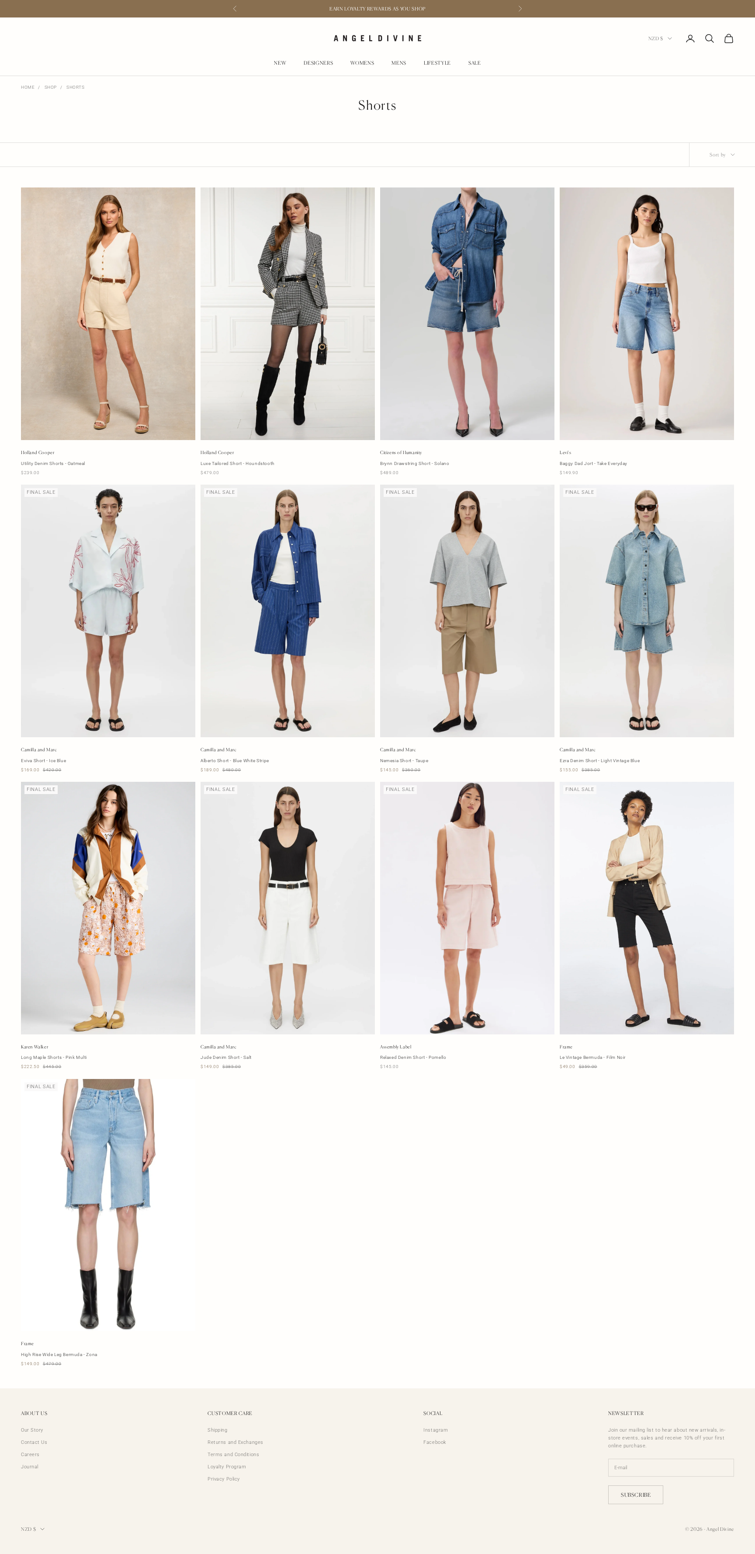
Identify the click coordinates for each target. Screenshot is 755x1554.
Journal (29, 1467)
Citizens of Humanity (401, 452)
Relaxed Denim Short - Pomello (413, 1057)
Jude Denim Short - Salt (226, 1057)
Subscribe (636, 1495)
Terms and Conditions (233, 1454)
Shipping (217, 1430)
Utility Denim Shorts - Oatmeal (53, 463)
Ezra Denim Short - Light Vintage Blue (600, 760)
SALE (474, 63)
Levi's (565, 452)
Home (28, 87)
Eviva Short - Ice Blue (43, 760)
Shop (51, 87)
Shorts (75, 87)
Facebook (434, 1442)
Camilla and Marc (39, 749)
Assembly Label (395, 1046)
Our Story (32, 1430)
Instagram (435, 1430)
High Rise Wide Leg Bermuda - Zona (59, 1354)
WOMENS (362, 63)
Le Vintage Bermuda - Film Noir (593, 1057)
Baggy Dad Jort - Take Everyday (593, 463)
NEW (280, 63)
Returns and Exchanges (235, 1442)
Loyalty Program (227, 1467)
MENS (398, 63)
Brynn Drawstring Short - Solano (415, 463)
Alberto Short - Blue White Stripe (235, 760)
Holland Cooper (37, 452)
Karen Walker (34, 1046)
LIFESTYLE (437, 63)
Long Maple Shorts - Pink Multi (54, 1057)
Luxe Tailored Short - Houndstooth (238, 463)
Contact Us (34, 1442)
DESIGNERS (318, 63)
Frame (566, 1046)
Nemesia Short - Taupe (404, 760)
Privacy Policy (224, 1479)
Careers (30, 1454)
